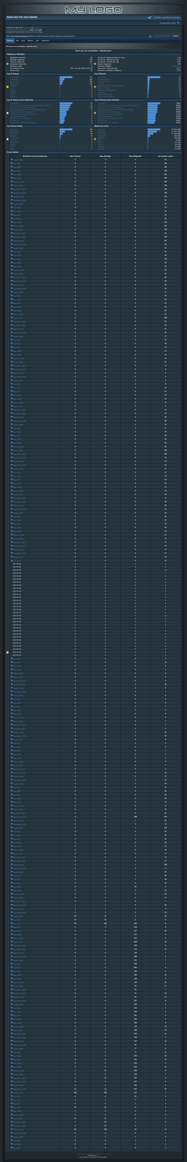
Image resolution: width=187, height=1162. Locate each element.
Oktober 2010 (18, 953)
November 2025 (19, 193)
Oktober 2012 (18, 865)
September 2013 (19, 824)
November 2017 (19, 546)
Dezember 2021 (19, 366)
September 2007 (19, 1089)
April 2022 (17, 351)
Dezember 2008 (19, 1034)
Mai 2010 (16, 972)
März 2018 (17, 531)
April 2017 (17, 666)
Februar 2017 (18, 674)
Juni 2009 (17, 1012)
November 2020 (19, 414)
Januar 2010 (18, 986)
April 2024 (17, 263)
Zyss (12, 88)
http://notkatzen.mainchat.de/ (19, 36)
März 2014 (17, 802)
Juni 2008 (17, 1056)
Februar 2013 (18, 850)
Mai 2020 (16, 436)
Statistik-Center (32, 46)
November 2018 (19, 502)
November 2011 (19, 905)
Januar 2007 (18, 1119)
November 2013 (19, 817)
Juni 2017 (17, 659)
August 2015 (18, 740)
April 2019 (17, 484)
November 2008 (19, 1038)
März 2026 (17, 178)
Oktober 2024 (18, 241)
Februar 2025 (18, 226)
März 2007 (17, 1111)
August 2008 (18, 1049)
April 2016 (17, 710)
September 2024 (19, 245)
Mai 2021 (16, 392)
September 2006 (19, 1133)
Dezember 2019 (19, 454)
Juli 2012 (16, 876)
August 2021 (18, 381)
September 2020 (19, 421)
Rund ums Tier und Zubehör (15, 46)
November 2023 (19, 281)
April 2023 (17, 307)
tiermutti (13, 97)
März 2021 (17, 399)
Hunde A (101, 84)
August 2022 (18, 336)
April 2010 (17, 975)
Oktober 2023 (18, 285)
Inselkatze (14, 79)
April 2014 (17, 799)
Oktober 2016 (18, 688)
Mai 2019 (16, 480)
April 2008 (17, 1063)
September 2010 (19, 957)
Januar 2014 (18, 810)
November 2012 (19, 861)
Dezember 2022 (19, 322)
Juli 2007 (16, 1097)
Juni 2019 (17, 476)
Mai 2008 (16, 1060)
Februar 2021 (18, 403)
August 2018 (18, 513)
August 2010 (18, 960)
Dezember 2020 (19, 410)
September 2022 (19, 333)
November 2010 (19, 949)
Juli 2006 (16, 1141)
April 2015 (17, 755)
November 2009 (19, 994)
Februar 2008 (18, 1071)
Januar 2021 (18, 406)
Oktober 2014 (18, 777)
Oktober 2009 (18, 997)
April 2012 (17, 887)
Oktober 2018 (18, 506)
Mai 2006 (16, 1148)
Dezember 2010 (19, 946)
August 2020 (18, 425)
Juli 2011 (16, 920)
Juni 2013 (17, 835)
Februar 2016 (18, 718)
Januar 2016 (18, 721)
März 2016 (17, 714)
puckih (12, 94)
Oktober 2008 (18, 1041)
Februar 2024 (18, 270)
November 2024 (19, 237)
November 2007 (19, 1082)
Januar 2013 (18, 854)
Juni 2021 (17, 388)
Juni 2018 (17, 520)
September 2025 (19, 200)
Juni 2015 (17, 747)
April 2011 (17, 931)
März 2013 (17, 846)
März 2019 (17, 487)
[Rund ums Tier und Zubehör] (93, 14)
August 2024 (18, 248)
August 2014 (18, 784)
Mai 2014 (16, 795)
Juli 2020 (16, 428)
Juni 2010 (17, 968)
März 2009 (17, 1023)
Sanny (12, 90)
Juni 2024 (17, 256)
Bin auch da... (15, 121)
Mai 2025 (16, 215)
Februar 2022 (18, 359)
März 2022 (17, 355)
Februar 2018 (18, 535)
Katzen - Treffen (104, 88)
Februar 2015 (18, 762)
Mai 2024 (16, 259)
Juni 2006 (17, 1144)
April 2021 (17, 395)
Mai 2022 (16, 348)
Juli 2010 (16, 964)
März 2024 (17, 267)
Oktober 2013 (18, 821)
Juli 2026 (16, 164)
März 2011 (17, 935)
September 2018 (19, 509)
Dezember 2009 (19, 990)
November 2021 (19, 370)
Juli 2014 (16, 788)
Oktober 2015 (18, 732)
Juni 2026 (17, 167)
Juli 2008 (16, 1052)
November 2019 (19, 458)
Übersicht (10, 40)
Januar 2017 (18, 677)
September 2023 (19, 289)
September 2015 (19, 736)
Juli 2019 (16, 473)
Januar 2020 (18, 451)
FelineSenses (15, 142)
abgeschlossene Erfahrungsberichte (111, 86)
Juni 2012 (17, 880)
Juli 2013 (16, 832)
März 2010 (17, 979)
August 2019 (18, 469)
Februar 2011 (18, 938)
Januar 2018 (18, 539)
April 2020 (17, 439)
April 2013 (17, 843)
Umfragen (101, 92)
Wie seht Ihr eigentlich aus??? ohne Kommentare (28, 110)
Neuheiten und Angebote (107, 90)
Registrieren (45, 40)
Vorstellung (102, 77)
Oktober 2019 (18, 462)
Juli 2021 (16, 384)
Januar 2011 (18, 942)
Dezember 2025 (19, 189)
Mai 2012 (16, 883)
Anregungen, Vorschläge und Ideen (23, 123)
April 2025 (17, 219)
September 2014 (19, 780)
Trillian (12, 144)
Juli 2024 (16, 252)
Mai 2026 (16, 171)
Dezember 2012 (19, 858)
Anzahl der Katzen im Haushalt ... (22, 112)
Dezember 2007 (19, 1078)
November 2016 (19, 685)
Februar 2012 (18, 894)
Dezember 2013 (19, 813)
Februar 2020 (18, 447)
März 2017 (17, 670)
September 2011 (19, 913)
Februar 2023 (18, 314)
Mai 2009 (16, 1016)
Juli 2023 (16, 296)
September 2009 (19, 1001)
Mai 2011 (16, 927)
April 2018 (17, 528)
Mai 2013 (16, 839)
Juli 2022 (16, 340)
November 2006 (19, 1126)
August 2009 (18, 1005)
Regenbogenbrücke (105, 94)
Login (37, 40)
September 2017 (19, 553)
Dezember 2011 (19, 902)
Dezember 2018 (19, 498)
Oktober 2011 (18, 909)
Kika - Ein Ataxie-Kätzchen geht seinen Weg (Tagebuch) (31, 105)
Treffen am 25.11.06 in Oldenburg (22, 108)
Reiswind (13, 92)
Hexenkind (14, 81)
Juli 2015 (16, 743)
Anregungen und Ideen (106, 97)
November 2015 (19, 729)
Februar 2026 (18, 182)
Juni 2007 (17, 1100)
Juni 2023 (17, 300)
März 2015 (17, 758)
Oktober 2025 (18, 197)
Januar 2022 (18, 362)
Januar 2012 (18, 898)
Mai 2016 (16, 707)
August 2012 (18, 872)
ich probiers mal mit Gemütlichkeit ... (23, 114)
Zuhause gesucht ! (104, 79)
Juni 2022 (17, 344)
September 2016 (19, 692)
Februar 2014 (18, 806)
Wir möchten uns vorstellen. (20, 118)
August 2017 (18, 557)
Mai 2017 (16, 663)
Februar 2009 (18, 1027)
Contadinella (176, 66)
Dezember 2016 (19, 681)
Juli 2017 (16, 561)
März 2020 (17, 443)
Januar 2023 (18, 318)
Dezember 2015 (19, 725)
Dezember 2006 (19, 1122)
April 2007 (17, 1108)
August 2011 (18, 916)
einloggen (26, 27)
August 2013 (18, 828)
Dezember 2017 (19, 542)
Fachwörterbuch (103, 81)
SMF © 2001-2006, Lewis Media (101, 1154)
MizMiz (100, 142)
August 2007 (18, 1093)
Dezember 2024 (19, 234)
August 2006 (18, 1137)
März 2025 (17, 222)
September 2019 (19, 465)
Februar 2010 (18, 983)
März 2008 (17, 1067)
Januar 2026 (18, 186)
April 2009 (17, 1019)
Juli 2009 (16, 1008)
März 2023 (17, 311)
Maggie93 (101, 149)
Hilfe (17, 40)
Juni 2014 (17, 791)
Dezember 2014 (19, 769)
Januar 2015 (18, 766)
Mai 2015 (16, 751)
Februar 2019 (18, 491)
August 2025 (18, 204)
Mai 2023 (16, 303)
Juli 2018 (16, 517)
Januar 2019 (18, 495)
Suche (23, 40)
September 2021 (19, 377)
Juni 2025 (17, 211)
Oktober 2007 (18, 1086)
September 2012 (19, 869)
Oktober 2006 (18, 1130)
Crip (98, 1155)
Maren (12, 149)
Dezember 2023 (19, 278)
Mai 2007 (16, 1104)
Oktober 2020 (18, 417)
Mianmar (13, 86)
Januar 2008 (18, 1075)
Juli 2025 (16, 208)
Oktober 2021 (18, 373)
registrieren (38, 27)
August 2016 (18, 696)
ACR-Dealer (14, 77)
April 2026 (17, 175)
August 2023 (18, 292)
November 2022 (19, 325)
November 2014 (19, 773)
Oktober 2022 (18, 329)
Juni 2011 (17, 924)
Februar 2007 (18, 1115)
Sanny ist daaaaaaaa (18, 116)
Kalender (30, 40)
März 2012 (17, 891)
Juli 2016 (16, 699)
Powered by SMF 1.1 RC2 (83, 1154)
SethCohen (14, 84)
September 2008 (19, 1045)
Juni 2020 (17, 432)
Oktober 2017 (18, 550)
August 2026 (18, 160)
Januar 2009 (18, 1030)
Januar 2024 (18, 274)
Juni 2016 (17, 703)
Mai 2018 (16, 524)
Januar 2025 (18, 230)
